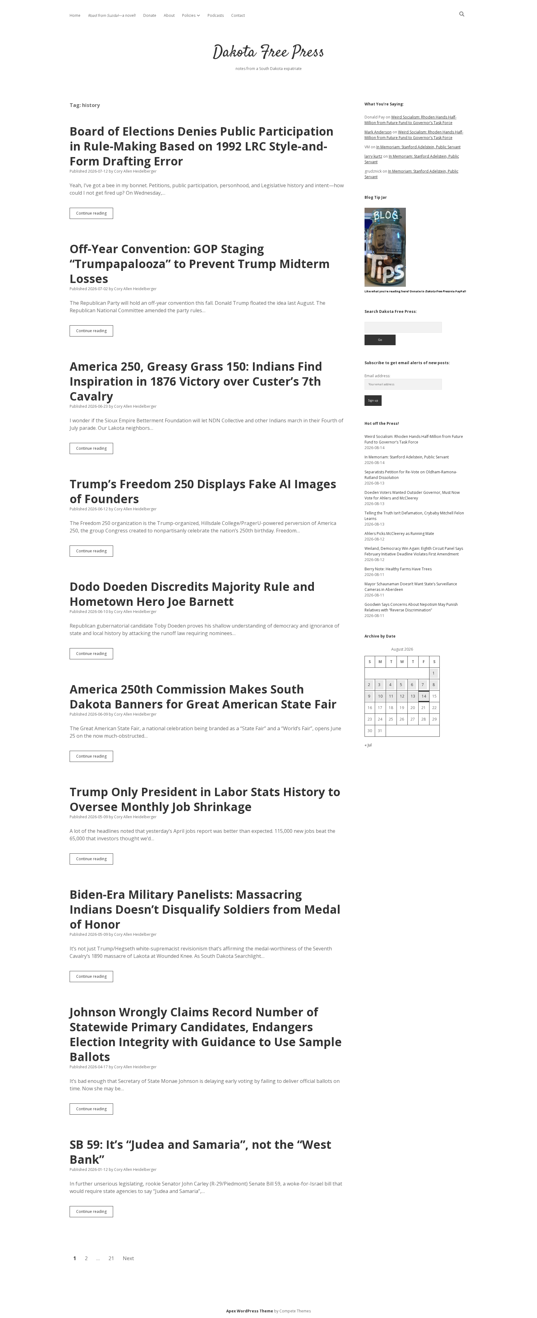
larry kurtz (373, 156)
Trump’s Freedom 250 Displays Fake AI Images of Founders (203, 491)
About (169, 15)
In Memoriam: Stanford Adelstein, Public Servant (418, 147)
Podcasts (216, 15)
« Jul (368, 745)
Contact (238, 15)
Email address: (377, 375)
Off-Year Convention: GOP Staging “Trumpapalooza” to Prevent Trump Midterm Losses (200, 263)
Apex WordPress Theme (249, 1311)
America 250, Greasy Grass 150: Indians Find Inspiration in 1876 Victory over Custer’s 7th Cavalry (196, 381)
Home (75, 15)
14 (424, 696)
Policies (188, 15)
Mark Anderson (378, 132)
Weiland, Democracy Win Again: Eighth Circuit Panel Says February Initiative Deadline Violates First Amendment (414, 551)
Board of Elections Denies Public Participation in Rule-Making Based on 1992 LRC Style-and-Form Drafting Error (201, 146)
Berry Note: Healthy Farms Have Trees (398, 569)
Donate (149, 15)
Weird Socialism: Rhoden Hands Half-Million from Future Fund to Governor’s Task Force (411, 119)
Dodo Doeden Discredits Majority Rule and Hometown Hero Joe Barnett (192, 593)
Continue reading (94, 214)
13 (413, 696)
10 (380, 696)
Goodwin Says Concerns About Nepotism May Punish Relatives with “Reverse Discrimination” (411, 607)
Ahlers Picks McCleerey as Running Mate (399, 533)
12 (402, 696)
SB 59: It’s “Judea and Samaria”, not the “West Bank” (200, 1151)
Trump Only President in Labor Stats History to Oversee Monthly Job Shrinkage (205, 799)
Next (128, 1258)
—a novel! (112, 15)
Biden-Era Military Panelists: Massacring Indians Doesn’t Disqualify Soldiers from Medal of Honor (205, 909)
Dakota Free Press (268, 52)
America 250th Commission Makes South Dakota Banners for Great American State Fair (203, 696)
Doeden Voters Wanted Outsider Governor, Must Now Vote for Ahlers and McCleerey (412, 495)
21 (111, 1258)
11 (391, 696)
